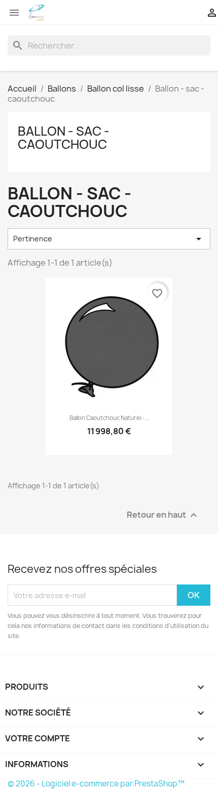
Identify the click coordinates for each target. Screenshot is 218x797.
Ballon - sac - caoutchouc (64, 137)
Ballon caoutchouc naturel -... (109, 418)
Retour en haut (163, 515)
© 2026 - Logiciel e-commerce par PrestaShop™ (96, 783)
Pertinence (109, 239)
